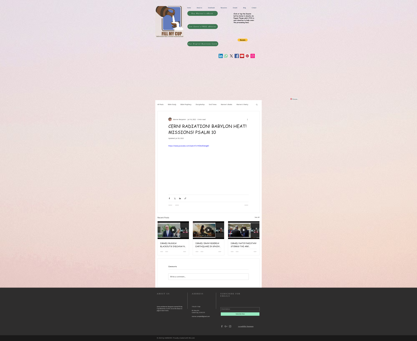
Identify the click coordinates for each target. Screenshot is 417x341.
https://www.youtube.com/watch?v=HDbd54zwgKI (188, 146)
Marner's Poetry (242, 104)
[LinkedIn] (221, 56)
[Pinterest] (247, 56)
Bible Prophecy (185, 104)
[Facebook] (237, 56)
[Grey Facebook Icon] (221, 326)
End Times (213, 104)
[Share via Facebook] (169, 198)
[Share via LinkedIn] (180, 198)
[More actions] (247, 119)
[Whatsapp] (226, 56)
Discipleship (200, 104)
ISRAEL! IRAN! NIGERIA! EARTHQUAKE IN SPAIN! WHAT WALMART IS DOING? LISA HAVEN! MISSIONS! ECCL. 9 (207, 245)
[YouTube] (242, 56)
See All (257, 217)
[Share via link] (185, 198)
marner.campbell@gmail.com (201, 316)
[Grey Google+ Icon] (226, 326)
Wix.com (192, 338)
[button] (243, 40)
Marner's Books (226, 104)
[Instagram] (253, 56)
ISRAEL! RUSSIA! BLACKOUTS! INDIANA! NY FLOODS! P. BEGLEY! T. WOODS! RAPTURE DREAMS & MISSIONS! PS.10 (173, 245)
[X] (231, 56)
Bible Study (172, 104)
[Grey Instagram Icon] (230, 326)
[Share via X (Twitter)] (175, 198)
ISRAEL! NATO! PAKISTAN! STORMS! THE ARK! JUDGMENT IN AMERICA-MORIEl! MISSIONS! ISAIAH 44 (243, 245)
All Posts (160, 104)
